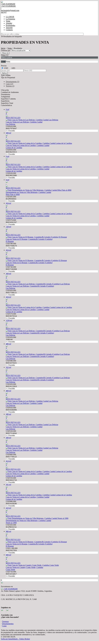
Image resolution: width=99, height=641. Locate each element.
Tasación (9, 28)
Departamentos (8, 624)
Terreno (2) (10, 86)
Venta (8, 21)
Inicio (3, 48)
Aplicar (4, 73)
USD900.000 (11, 456)
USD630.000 (11, 175)
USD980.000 (11, 503)
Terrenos (5, 621)
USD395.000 (11, 199)
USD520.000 (11, 433)
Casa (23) (9, 84)
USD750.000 (11, 574)
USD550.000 (11, 480)
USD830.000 (11, 152)
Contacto (9, 30)
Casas (4, 626)
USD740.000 (11, 269)
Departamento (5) (12, 82)
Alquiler (9, 23)
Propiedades (10, 25)
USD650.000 (11, 410)
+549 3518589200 (10, 589)
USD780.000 (11, 246)
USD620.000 (11, 128)
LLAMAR (10, 17)
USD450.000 (11, 292)
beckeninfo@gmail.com (10, 10)
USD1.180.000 (12, 550)
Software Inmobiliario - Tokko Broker (15, 639)
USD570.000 (11, 222)
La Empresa (10, 19)
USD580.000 (11, 363)
